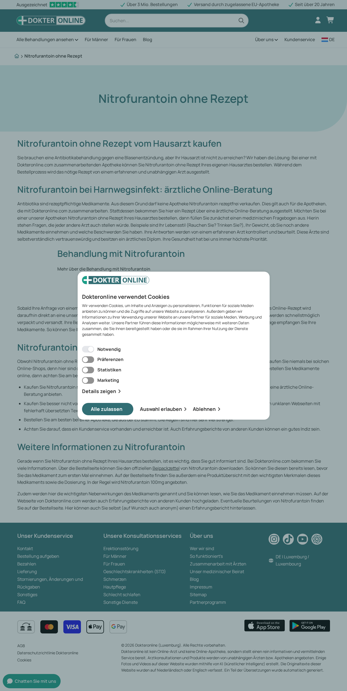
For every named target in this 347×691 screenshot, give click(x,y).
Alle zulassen (106, 409)
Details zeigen (99, 391)
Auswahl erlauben (161, 409)
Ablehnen (204, 409)
